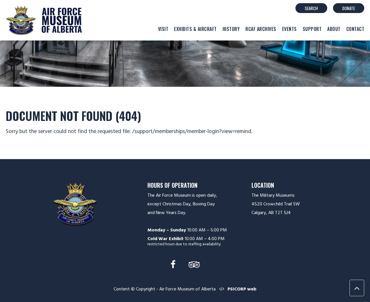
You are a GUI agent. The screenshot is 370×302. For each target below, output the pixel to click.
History (231, 28)
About (334, 28)
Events (289, 28)
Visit (163, 28)
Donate (348, 8)
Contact (355, 28)
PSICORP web (241, 289)
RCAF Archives (260, 28)
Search (311, 8)
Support (312, 28)
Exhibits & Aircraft (195, 28)
